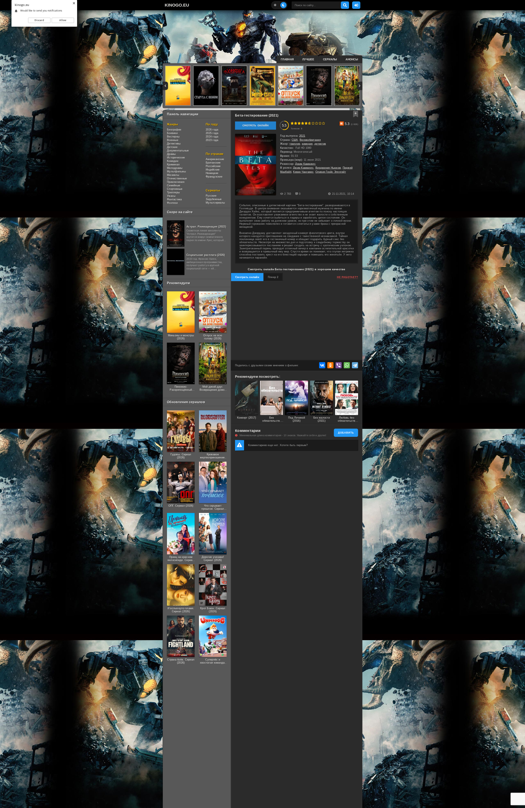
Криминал (173, 164)
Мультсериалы (215, 202)
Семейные (173, 185)
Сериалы (330, 59)
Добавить (346, 432)
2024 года (212, 136)
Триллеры (173, 192)
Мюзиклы (173, 174)
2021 (302, 135)
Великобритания (310, 139)
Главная (287, 59)
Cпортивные (175, 188)
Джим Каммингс (305, 163)
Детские (172, 147)
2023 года (212, 140)
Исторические (176, 157)
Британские (213, 162)
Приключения (175, 181)
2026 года (212, 129)
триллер (294, 143)
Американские (215, 159)
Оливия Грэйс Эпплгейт (330, 171)
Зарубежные (214, 199)
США (295, 139)
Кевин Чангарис (303, 171)
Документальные (178, 150)
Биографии (174, 129)
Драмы (171, 154)
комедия (307, 143)
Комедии (172, 161)
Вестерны (173, 136)
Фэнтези (172, 202)
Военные (172, 140)
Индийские (212, 169)
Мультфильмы (176, 171)
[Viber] (339, 365)
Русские (211, 195)
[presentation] (165, 86)
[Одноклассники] (330, 365)
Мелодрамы (174, 167)
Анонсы (352, 59)
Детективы (173, 143)
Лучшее (308, 59)
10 (323, 123)
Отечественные (177, 178)
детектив (320, 143)
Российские (213, 166)
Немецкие (212, 173)
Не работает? (347, 277)
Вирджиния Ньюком (328, 167)
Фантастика (174, 199)
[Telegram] (355, 365)
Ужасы (171, 195)
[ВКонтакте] (322, 365)
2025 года (212, 133)
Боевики (172, 133)
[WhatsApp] (347, 365)
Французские (214, 176)
